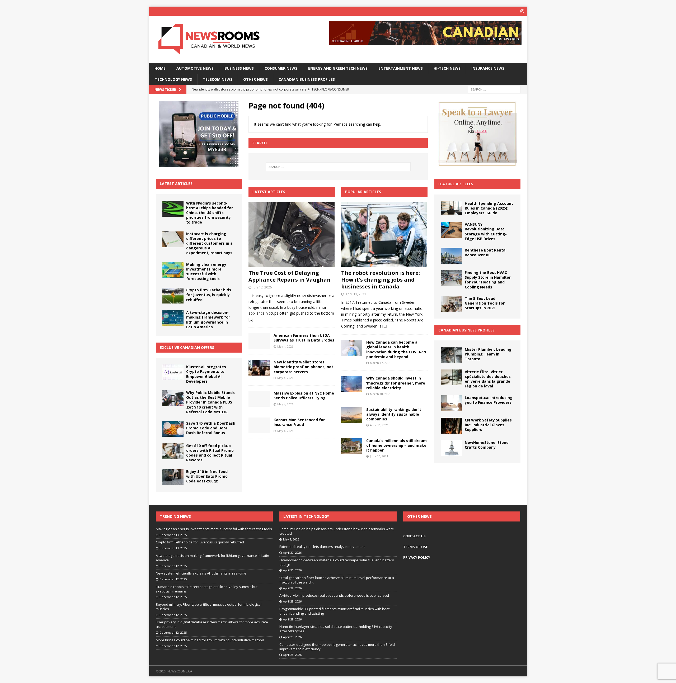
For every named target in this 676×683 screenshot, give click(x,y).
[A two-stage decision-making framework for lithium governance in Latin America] (173, 318)
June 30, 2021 (379, 456)
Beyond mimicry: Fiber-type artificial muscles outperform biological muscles (208, 606)
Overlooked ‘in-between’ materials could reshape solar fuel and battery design (336, 562)
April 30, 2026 (292, 552)
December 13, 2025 (173, 535)
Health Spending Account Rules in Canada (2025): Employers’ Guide (489, 208)
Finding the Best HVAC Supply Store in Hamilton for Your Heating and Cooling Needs (488, 280)
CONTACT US (414, 536)
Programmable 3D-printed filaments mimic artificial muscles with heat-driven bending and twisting (335, 611)
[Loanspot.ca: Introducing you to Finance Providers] (451, 403)
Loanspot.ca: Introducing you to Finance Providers (489, 400)
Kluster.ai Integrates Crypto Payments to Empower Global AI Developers (206, 374)
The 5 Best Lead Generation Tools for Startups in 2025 (485, 303)
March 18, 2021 (380, 394)
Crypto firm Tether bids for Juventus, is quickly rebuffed (208, 294)
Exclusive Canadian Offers (187, 347)
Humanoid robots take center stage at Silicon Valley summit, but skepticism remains (206, 589)
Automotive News (195, 68)
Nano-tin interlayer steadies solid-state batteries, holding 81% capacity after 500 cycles (335, 628)
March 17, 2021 (380, 363)
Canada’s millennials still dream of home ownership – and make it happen (396, 445)
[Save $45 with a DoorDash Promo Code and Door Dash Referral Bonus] (173, 429)
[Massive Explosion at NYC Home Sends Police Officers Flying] (259, 399)
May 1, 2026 (291, 539)
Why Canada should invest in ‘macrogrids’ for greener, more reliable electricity (395, 383)
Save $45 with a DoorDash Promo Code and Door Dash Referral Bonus (210, 428)
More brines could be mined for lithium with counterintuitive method (210, 640)
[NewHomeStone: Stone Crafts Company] (451, 448)
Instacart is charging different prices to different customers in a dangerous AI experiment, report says (209, 243)
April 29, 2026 (292, 588)
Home (160, 68)
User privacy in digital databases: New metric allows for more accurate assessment (212, 624)
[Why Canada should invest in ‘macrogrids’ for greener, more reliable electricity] (351, 384)
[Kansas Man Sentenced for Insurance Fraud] (259, 425)
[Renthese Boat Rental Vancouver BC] (451, 256)
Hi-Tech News (447, 68)
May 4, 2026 (285, 346)
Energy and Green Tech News (338, 68)
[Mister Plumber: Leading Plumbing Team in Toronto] (451, 355)
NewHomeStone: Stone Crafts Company (487, 445)
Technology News (173, 79)
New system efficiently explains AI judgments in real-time (201, 573)
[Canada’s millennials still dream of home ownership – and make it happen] (351, 446)
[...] (250, 319)
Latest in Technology (306, 516)
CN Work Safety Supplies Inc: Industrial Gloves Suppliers (488, 425)
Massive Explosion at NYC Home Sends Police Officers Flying (304, 395)
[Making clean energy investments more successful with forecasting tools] (173, 270)
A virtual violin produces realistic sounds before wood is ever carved (334, 595)
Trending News (175, 516)
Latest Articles (176, 183)
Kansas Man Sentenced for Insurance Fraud (299, 422)
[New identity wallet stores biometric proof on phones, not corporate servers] (259, 368)
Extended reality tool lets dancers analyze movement (322, 546)
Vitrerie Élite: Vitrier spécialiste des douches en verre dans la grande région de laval (488, 379)
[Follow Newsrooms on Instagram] (522, 11)
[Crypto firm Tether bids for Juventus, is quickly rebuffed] (173, 295)
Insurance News (487, 68)
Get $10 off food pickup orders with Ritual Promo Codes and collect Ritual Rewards (210, 453)
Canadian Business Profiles (307, 79)
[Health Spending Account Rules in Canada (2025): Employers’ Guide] (451, 208)
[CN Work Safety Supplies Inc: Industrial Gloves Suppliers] (451, 426)
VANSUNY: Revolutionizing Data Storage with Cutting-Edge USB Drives (486, 231)
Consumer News (281, 68)
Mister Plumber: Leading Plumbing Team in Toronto (488, 354)
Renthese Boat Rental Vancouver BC (485, 252)
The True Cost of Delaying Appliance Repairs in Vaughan (289, 276)
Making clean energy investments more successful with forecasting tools (206, 271)
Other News (255, 79)
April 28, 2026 (292, 655)
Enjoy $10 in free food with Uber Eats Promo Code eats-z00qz (207, 476)
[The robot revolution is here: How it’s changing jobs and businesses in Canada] (384, 234)
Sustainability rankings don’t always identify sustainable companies (393, 414)
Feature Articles (455, 183)
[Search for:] (494, 89)
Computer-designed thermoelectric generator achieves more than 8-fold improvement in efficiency (337, 646)
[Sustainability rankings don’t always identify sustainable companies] (351, 415)
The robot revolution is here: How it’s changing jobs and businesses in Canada (380, 279)
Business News (239, 68)
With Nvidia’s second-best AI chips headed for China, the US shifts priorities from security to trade (209, 213)
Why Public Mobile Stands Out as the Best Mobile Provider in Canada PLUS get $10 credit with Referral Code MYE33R (210, 402)
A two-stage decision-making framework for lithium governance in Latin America (208, 319)
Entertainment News (400, 68)
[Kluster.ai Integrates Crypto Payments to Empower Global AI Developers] (173, 372)
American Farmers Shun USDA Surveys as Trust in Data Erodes (304, 338)
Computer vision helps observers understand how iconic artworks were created (336, 531)
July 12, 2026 (262, 287)
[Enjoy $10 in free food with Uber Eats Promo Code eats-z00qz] (173, 477)
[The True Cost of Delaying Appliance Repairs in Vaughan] (291, 234)
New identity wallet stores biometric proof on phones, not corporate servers (303, 366)
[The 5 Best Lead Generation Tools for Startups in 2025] (451, 304)
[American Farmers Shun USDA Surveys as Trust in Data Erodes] (259, 341)
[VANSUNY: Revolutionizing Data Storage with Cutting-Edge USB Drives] (451, 230)
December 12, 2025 (173, 566)
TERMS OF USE (415, 546)
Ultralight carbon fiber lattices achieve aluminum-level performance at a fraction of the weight (336, 580)
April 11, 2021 (355, 294)
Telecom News (217, 79)
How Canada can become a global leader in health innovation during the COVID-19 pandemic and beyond (396, 349)
